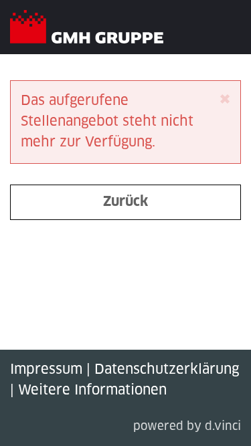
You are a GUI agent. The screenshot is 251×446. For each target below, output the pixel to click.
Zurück (125, 202)
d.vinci (223, 427)
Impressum (46, 369)
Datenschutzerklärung (166, 369)
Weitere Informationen (92, 390)
